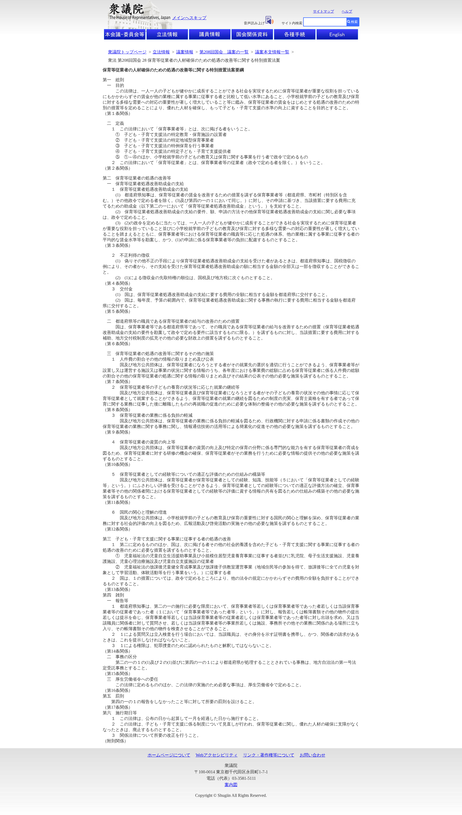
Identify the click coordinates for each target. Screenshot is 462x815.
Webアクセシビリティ (217, 755)
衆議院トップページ (127, 52)
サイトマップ (323, 11)
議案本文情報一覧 (272, 52)
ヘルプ (347, 11)
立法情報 (161, 52)
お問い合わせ (312, 755)
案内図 (231, 784)
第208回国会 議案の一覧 (224, 52)
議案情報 (184, 52)
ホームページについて (169, 755)
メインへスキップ (189, 17)
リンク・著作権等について (268, 755)
